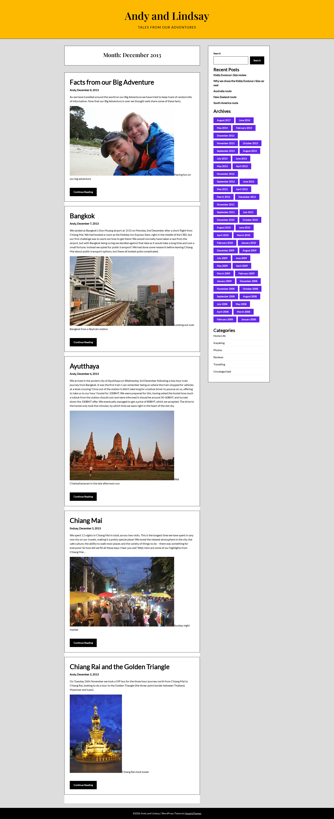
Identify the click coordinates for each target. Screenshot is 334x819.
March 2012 (223, 196)
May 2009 (222, 265)
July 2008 (222, 304)
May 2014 (222, 127)
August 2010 (224, 227)
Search (217, 53)
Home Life (219, 335)
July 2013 (222, 158)
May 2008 (241, 304)
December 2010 (225, 219)
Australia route (222, 91)
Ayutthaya (84, 366)
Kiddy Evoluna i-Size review (229, 75)
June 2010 (244, 227)
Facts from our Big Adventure (112, 82)
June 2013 (241, 158)
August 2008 (250, 296)
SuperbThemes (193, 813)
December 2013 (225, 135)
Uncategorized (222, 371)
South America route (225, 102)
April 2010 (223, 235)
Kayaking (219, 342)
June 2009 (241, 258)
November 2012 (225, 173)
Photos (217, 350)
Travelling (219, 364)
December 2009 (225, 250)
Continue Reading (83, 191)
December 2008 (248, 281)
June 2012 (248, 181)
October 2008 (250, 288)
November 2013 (225, 143)
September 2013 (226, 150)
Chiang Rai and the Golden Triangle (120, 667)
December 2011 (247, 196)
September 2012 (226, 181)
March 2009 (223, 273)
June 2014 (244, 120)
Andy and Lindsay (167, 15)
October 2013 (250, 143)
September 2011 (226, 212)
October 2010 (250, 219)
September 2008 (226, 296)
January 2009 (224, 281)
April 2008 (223, 311)
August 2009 (249, 250)
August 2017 (224, 120)
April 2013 (242, 166)
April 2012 (242, 189)
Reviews (218, 357)
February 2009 (246, 273)
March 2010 (243, 235)
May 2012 (222, 189)
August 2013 (250, 150)
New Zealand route (224, 97)
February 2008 (225, 319)
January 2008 (248, 319)
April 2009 (242, 265)
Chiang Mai (86, 520)
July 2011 (248, 212)
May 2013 (222, 166)
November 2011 (225, 204)
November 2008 (225, 288)
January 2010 (248, 242)
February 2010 (225, 242)
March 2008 (243, 311)
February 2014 (244, 127)
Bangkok (82, 216)
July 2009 (222, 258)
